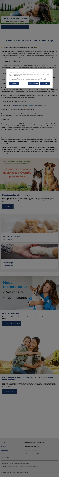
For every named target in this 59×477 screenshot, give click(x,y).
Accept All (45, 83)
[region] (29, 78)
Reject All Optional (34, 83)
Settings (14, 83)
